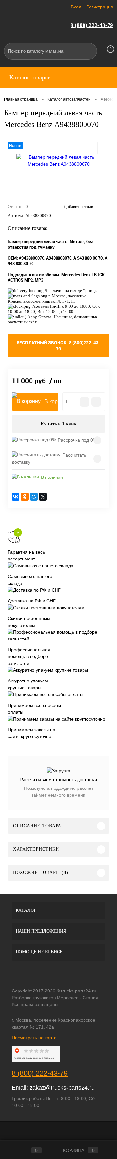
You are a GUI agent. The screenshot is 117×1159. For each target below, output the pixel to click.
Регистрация (99, 6)
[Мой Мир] (34, 497)
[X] (43, 497)
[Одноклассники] (25, 497)
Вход (76, 6)
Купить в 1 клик (59, 423)
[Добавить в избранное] (103, 148)
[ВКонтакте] (16, 497)
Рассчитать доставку (49, 458)
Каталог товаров (29, 77)
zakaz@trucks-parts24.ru (62, 1088)
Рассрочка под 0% (77, 440)
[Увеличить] (58, 161)
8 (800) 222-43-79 (92, 25)
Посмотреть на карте (34, 1037)
